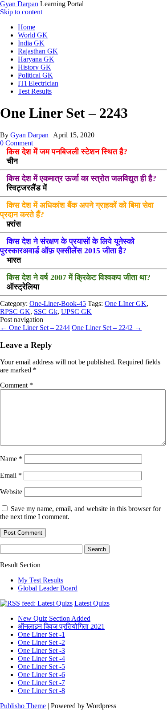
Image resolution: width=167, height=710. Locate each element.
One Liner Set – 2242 (107, 327)
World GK (33, 35)
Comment (16, 385)
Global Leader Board (47, 588)
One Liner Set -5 (41, 666)
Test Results (35, 91)
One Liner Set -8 (41, 690)
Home (26, 27)
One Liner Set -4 (41, 658)
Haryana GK (36, 59)
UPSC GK (76, 311)
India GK (31, 43)
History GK (34, 67)
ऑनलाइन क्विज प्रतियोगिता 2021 (61, 626)
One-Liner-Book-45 (57, 303)
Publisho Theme (23, 706)
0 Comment (16, 143)
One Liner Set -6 (41, 674)
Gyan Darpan (19, 4)
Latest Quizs (92, 603)
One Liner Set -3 (41, 650)
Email (11, 475)
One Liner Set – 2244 (35, 327)
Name (11, 458)
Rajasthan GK (38, 51)
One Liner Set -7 (41, 682)
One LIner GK (126, 303)
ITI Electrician (38, 83)
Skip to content (21, 12)
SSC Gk (45, 311)
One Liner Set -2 (41, 642)
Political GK (35, 75)
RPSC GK (15, 311)
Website (11, 491)
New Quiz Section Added (54, 618)
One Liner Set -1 (41, 634)
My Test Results (40, 580)
